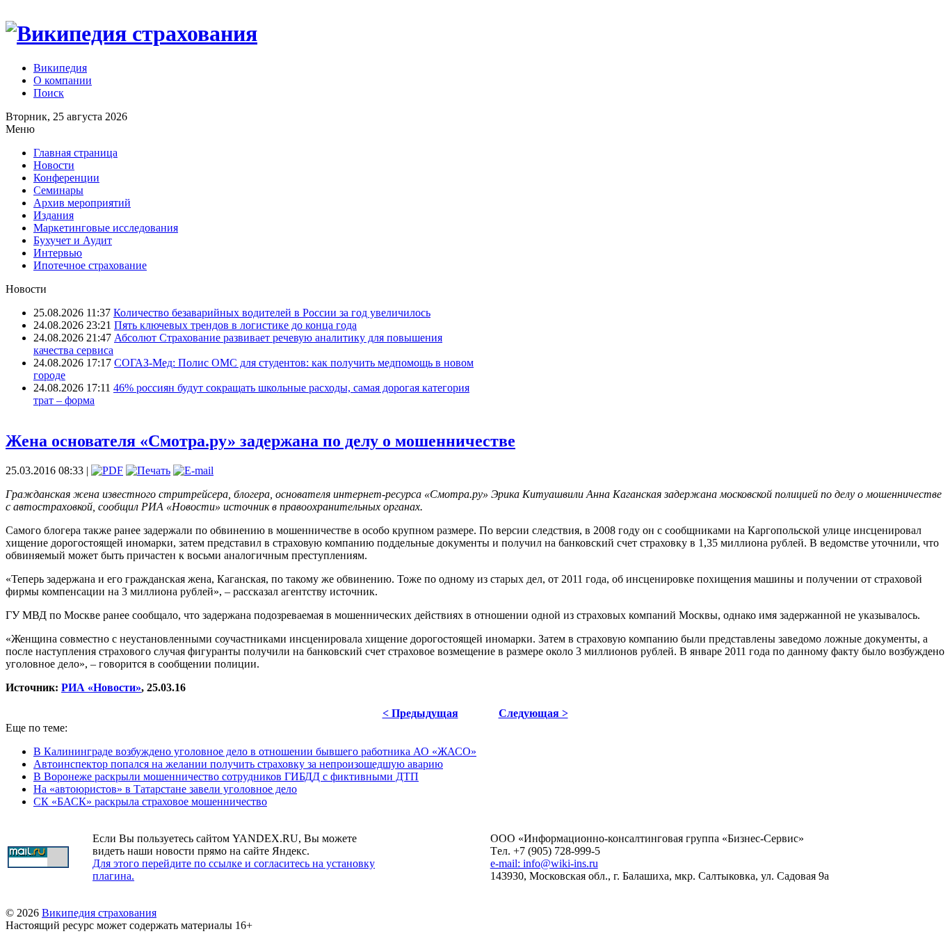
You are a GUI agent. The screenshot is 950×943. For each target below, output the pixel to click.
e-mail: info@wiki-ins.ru (544, 863)
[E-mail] (193, 470)
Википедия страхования (99, 913)
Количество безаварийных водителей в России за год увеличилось (271, 313)
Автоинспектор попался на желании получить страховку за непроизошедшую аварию (238, 764)
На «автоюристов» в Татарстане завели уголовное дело (165, 789)
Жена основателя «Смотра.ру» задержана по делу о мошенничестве (260, 441)
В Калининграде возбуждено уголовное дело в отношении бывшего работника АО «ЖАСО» (254, 751)
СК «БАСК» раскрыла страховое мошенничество (150, 801)
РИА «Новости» (101, 687)
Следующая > (533, 713)
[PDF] (107, 470)
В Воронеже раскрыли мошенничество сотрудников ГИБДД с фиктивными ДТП (226, 776)
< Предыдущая (420, 713)
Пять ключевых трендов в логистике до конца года (235, 325)
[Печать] (148, 470)
